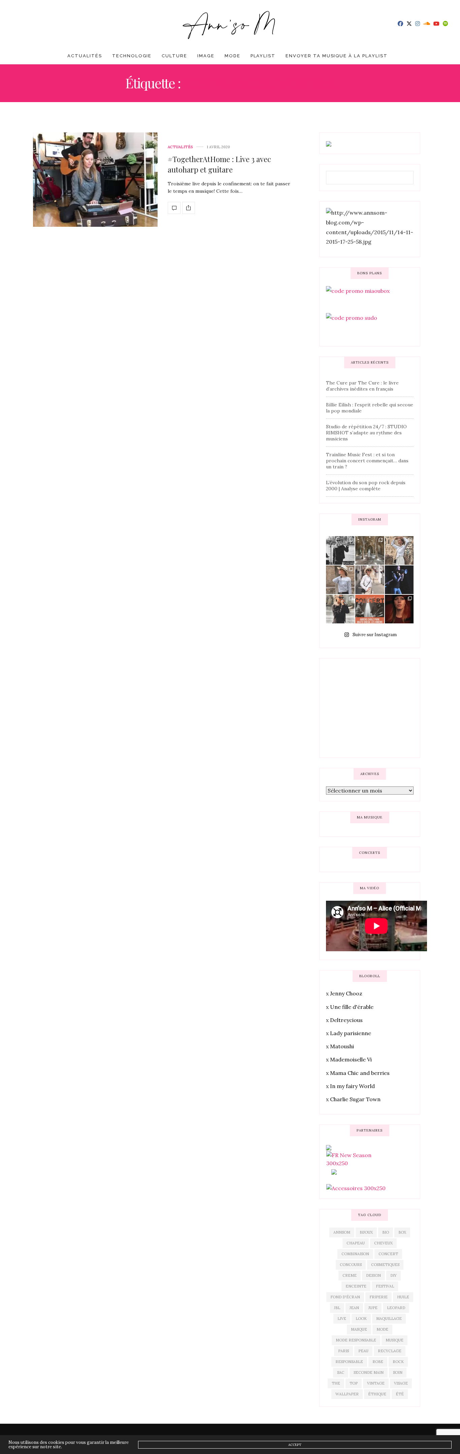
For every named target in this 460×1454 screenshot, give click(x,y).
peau (363, 1351)
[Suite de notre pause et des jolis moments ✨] (340, 579)
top (354, 1383)
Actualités (84, 55)
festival (385, 1286)
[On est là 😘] (340, 550)
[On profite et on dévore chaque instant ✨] (399, 550)
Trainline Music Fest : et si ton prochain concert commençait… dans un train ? (367, 461)
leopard (396, 1307)
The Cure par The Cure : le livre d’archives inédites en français (362, 386)
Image (206, 55)
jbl (337, 1307)
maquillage (389, 1318)
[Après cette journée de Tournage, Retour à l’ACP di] (340, 609)
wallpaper (347, 1394)
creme (349, 1275)
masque (359, 1329)
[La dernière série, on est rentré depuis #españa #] (369, 550)
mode (382, 1329)
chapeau (356, 1243)
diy (393, 1275)
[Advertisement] (376, 707)
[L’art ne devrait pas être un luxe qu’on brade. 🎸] (399, 579)
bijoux (366, 1232)
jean (354, 1307)
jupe (372, 1307)
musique (394, 1340)
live (341, 1318)
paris (343, 1351)
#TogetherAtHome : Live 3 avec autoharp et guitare (219, 164)
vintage (376, 1383)
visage (401, 1383)
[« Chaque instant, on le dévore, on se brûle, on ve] (399, 609)
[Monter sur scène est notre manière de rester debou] (369, 609)
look (361, 1318)
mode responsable (356, 1340)
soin (397, 1372)
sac (340, 1372)
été (400, 1394)
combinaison (355, 1253)
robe (377, 1361)
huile (403, 1297)
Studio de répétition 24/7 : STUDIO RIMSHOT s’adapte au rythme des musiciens (366, 433)
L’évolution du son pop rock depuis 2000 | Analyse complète (365, 485)
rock (398, 1361)
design (373, 1275)
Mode (232, 55)
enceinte (356, 1286)
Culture (174, 55)
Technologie (132, 55)
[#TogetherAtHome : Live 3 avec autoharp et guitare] (95, 179)
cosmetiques (385, 1264)
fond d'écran (345, 1297)
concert (388, 1253)
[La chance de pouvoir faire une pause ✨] (369, 579)
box (402, 1232)
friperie (378, 1297)
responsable (349, 1361)
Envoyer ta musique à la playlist (336, 55)
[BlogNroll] (230, 23)
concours (351, 1264)
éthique (377, 1394)
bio (385, 1232)
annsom (341, 1232)
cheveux (383, 1243)
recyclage (389, 1351)
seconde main (369, 1372)
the (336, 1383)
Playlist (263, 55)
